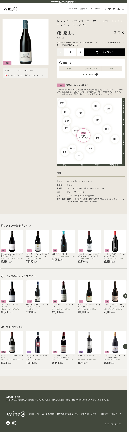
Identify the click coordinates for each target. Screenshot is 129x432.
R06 (7, 63)
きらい (69, 68)
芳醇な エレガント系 (83, 135)
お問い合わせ (115, 414)
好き (112, 68)
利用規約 (104, 414)
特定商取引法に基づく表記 (67, 414)
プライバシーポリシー (89, 414)
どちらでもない (90, 68)
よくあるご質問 (48, 414)
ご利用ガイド (34, 414)
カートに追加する (106, 52)
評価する (83, 8)
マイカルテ (72, 8)
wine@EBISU (95, 8)
